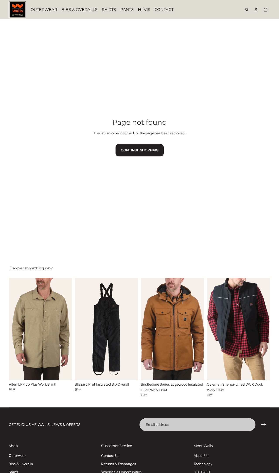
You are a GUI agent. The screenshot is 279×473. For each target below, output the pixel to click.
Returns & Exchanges (118, 464)
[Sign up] (263, 424)
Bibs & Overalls (21, 464)
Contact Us (110, 455)
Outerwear (17, 455)
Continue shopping (139, 150)
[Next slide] (65, 329)
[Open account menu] (256, 9)
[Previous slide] (15, 329)
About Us (201, 455)
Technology (203, 464)
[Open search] (247, 9)
